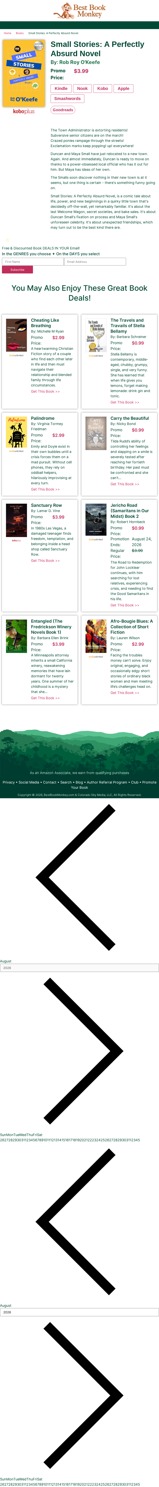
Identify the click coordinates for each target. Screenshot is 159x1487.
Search (66, 782)
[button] (8, 240)
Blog (79, 782)
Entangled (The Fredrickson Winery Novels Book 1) (51, 627)
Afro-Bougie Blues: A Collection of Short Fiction (132, 627)
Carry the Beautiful (130, 418)
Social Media (29, 782)
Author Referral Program (107, 782)
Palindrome (42, 418)
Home (7, 33)
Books (20, 33)
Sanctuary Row (46, 505)
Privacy (9, 782)
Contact (49, 782)
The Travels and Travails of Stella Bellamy (128, 326)
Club (134, 782)
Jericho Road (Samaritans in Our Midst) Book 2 (130, 511)
